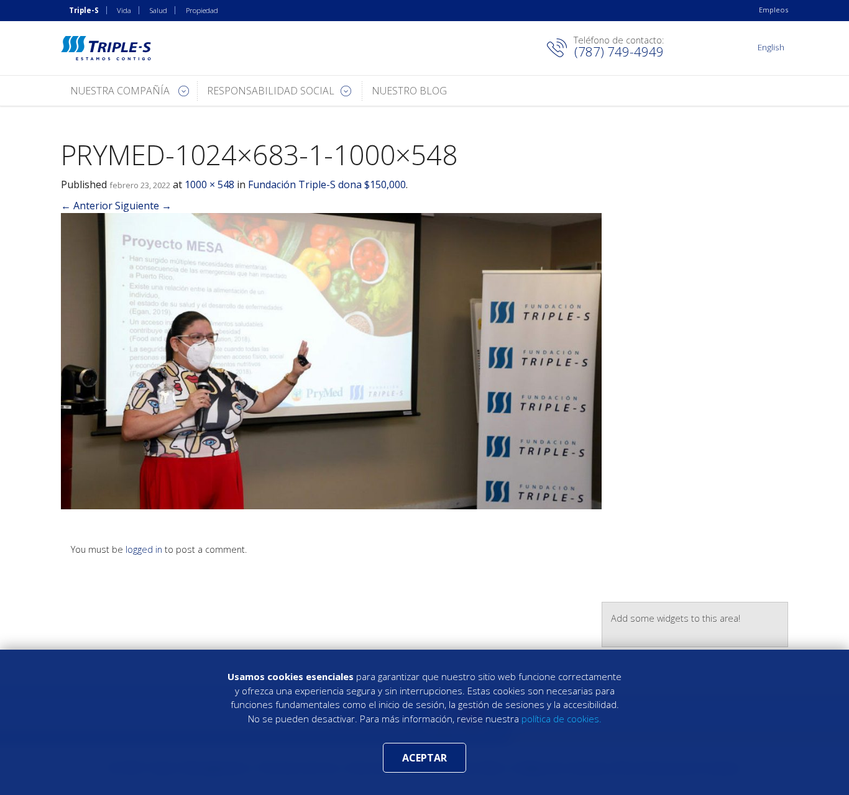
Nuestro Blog (409, 91)
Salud (158, 10)
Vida (124, 10)
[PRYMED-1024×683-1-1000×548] (331, 360)
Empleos (773, 9)
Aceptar (424, 758)
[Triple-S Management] (106, 48)
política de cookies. (561, 718)
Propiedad (202, 10)
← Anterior (86, 205)
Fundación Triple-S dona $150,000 (327, 184)
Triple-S (84, 10)
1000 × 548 (209, 184)
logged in (144, 549)
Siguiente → (143, 205)
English (771, 47)
